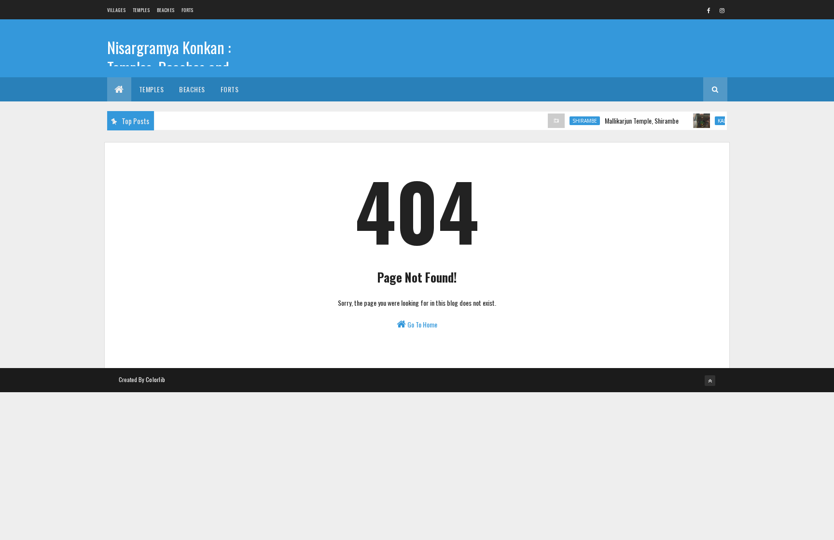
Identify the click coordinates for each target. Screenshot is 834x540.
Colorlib (155, 379)
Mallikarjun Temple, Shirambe (636, 120)
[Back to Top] (710, 380)
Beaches (165, 10)
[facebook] (709, 10)
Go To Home (421, 324)
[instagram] (722, 10)
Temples (141, 10)
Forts (187, 10)
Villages (116, 10)
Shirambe (579, 120)
